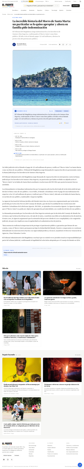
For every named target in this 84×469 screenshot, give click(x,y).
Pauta (75, 1)
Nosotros (49, 445)
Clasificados (68, 1)
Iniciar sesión (66, 5)
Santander (32, 10)
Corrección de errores (72, 453)
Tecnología (54, 10)
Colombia (69, 10)
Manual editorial (70, 449)
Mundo (30, 453)
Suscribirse (76, 5)
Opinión (61, 10)
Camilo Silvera (22, 44)
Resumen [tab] (51, 111)
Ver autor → (79, 268)
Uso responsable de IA (72, 451)
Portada (4, 14)
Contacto (17, 455)
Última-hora (10, 14)
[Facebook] (3, 459)
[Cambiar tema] (80, 1)
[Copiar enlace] (66, 44)
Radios (49, 449)
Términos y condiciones (72, 445)
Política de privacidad (72, 447)
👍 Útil (60, 123)
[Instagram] (7, 459)
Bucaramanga (32, 445)
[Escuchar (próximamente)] (70, 44)
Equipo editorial (51, 447)
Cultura (47, 10)
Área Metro (15, 10)
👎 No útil (66, 123)
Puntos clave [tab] (59, 111)
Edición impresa (58, 1)
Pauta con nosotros (52, 453)
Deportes (40, 10)
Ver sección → (78, 355)
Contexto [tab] (66, 111)
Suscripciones (51, 456)
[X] (11, 459)
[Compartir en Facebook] (59, 44)
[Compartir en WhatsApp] (63, 44)
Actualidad (24, 10)
